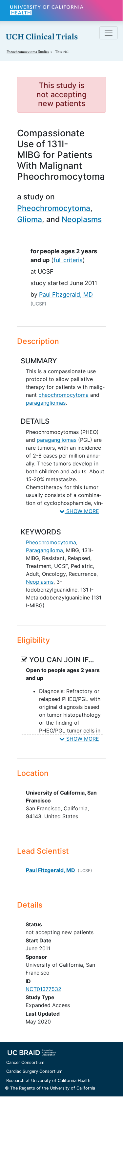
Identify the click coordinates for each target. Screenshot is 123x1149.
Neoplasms (82, 219)
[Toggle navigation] (108, 32)
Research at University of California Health (48, 1080)
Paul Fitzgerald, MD (66, 294)
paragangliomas (46, 402)
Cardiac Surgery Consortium (34, 1071)
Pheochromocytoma (53, 208)
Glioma (29, 219)
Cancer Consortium (25, 1062)
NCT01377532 (43, 989)
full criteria (68, 260)
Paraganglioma (44, 550)
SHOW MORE (82, 511)
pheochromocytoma (63, 395)
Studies (28, 51)
